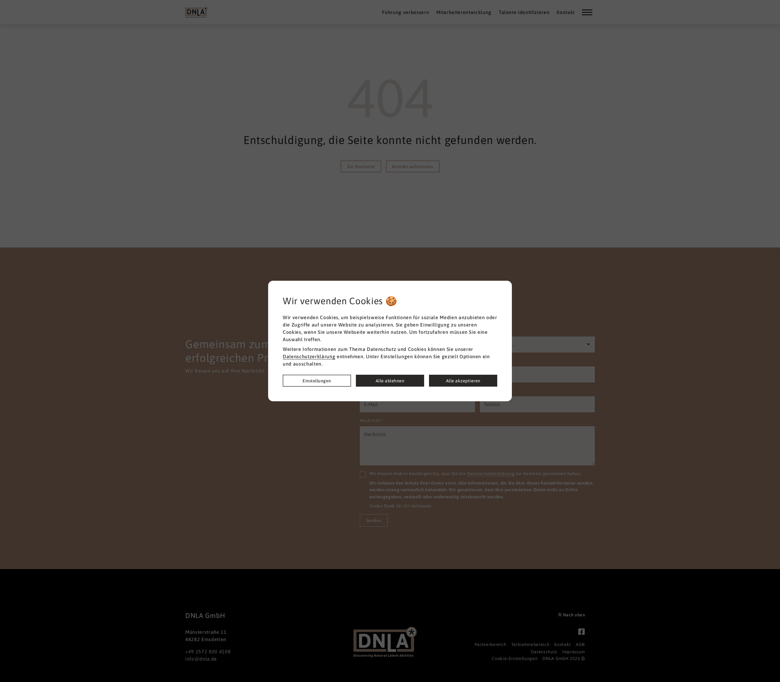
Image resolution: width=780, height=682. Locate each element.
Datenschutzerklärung (309, 356)
